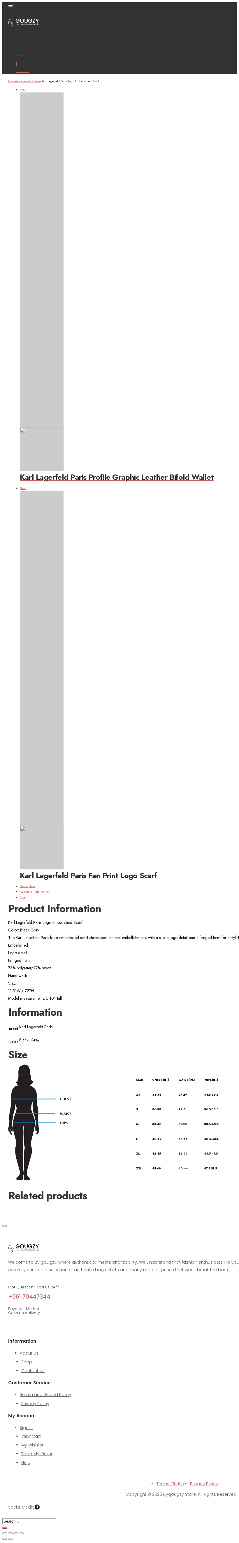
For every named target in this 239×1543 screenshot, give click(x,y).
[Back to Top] (4, 1226)
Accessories (24, 81)
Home (12, 81)
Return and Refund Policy (45, 1394)
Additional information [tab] (35, 891)
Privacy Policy (35, 1404)
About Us (29, 1353)
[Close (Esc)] (21, 1533)
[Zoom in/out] (4, 1533)
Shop (26, 1362)
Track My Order (36, 1454)
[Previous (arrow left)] (4, 1539)
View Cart (31, 1436)
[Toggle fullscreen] (10, 1533)
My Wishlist (32, 1445)
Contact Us (33, 1371)
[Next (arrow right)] (10, 1539)
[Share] (15, 1533)
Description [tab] (27, 886)
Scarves (36, 81)
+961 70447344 (29, 1296)
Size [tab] (22, 897)
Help (25, 1462)
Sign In (26, 1427)
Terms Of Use (170, 1484)
